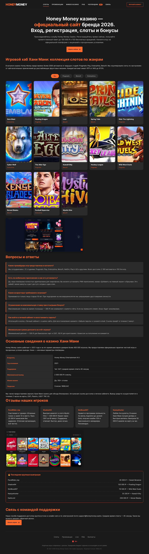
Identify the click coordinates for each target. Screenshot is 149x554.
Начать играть (12, 522)
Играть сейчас (73, 49)
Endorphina (91, 76)
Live (77, 537)
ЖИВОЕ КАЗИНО (72, 4)
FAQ (83, 4)
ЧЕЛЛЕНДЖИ (95, 4)
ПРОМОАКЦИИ (57, 4)
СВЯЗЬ (108, 4)
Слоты (56, 537)
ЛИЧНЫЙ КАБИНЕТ (135, 4)
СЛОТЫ (46, 4)
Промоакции (67, 537)
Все (55, 76)
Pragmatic (66, 76)
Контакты (91, 537)
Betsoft (78, 76)
